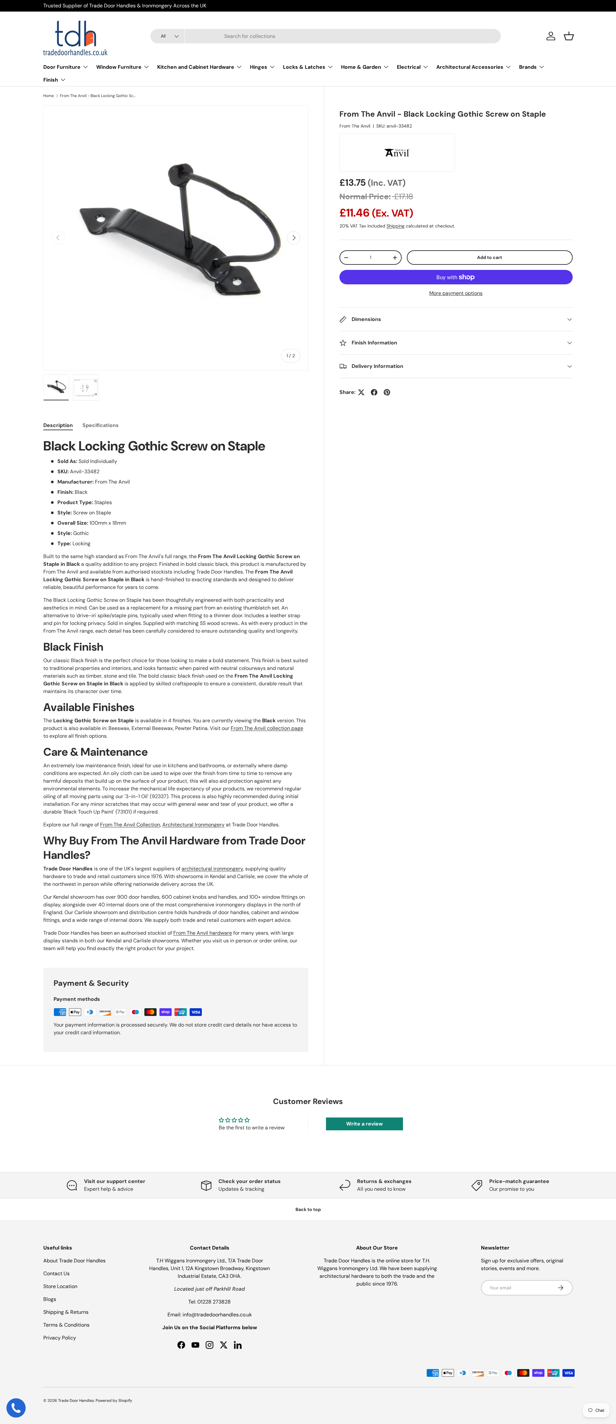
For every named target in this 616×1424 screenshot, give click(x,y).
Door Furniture (62, 67)
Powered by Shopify (114, 1400)
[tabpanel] (175, 695)
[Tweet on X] (361, 392)
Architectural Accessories (469, 67)
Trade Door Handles (76, 1400)
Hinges (258, 67)
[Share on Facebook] (374, 392)
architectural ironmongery (212, 868)
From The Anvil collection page (267, 728)
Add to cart (489, 257)
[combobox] (325, 36)
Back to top (308, 1209)
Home (48, 95)
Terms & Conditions (66, 1325)
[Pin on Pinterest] (387, 392)
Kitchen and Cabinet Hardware (195, 67)
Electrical (409, 67)
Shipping (396, 226)
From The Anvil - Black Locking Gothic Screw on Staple (98, 95)
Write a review (364, 1123)
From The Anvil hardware (202, 933)
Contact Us (56, 1273)
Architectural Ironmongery (193, 824)
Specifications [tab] (100, 425)
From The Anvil (354, 126)
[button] (569, 36)
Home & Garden (361, 67)
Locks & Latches (304, 67)
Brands (528, 67)
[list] (176, 237)
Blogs (49, 1299)
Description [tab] (58, 425)
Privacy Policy (59, 1337)
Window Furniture (118, 67)
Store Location (60, 1286)
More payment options (456, 293)
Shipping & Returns (66, 1312)
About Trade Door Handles (74, 1260)
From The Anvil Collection (130, 824)
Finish (50, 79)
